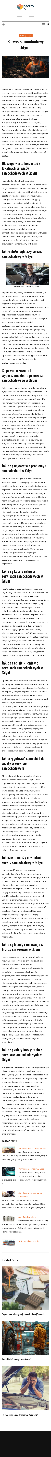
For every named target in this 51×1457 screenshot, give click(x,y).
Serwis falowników (27, 1217)
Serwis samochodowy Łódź (31, 1169)
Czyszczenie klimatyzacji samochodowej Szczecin (23, 1314)
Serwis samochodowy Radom (32, 1148)
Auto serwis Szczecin (28, 1241)
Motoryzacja (25, 35)
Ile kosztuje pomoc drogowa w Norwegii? (20, 1415)
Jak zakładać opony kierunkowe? (16, 1359)
